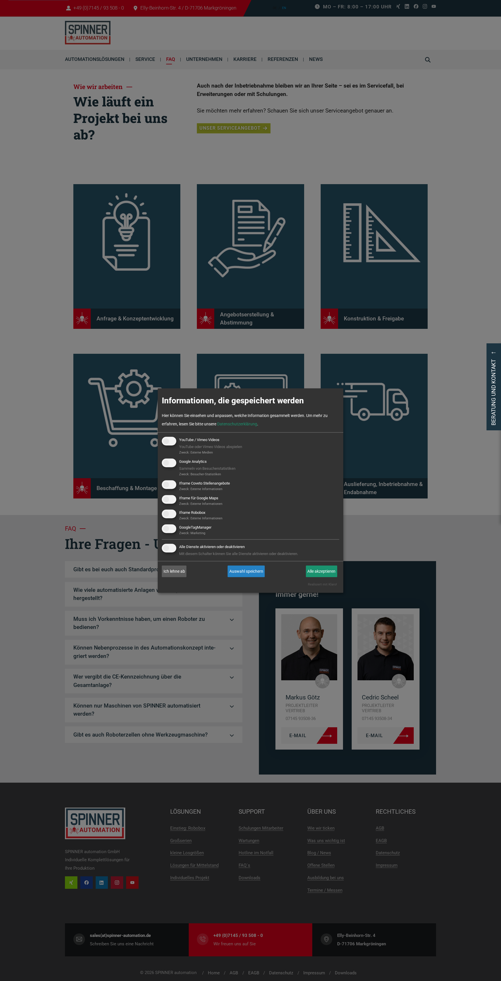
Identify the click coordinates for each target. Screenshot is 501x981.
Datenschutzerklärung (237, 424)
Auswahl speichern (246, 571)
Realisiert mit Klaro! (322, 584)
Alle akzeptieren (321, 571)
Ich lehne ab (174, 571)
